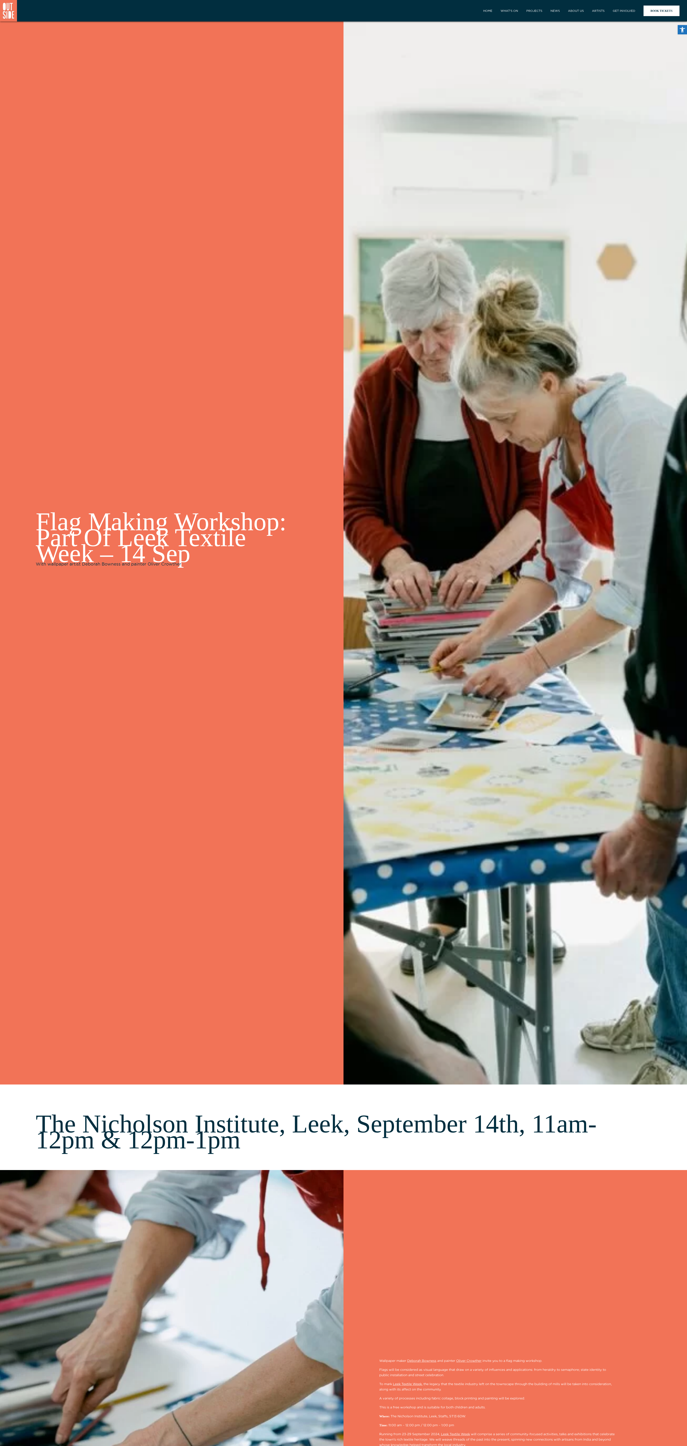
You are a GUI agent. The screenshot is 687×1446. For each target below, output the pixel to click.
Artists (598, 10)
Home (487, 10)
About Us (576, 10)
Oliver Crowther (469, 1360)
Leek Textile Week (407, 1384)
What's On (509, 10)
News (555, 10)
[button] (682, 29)
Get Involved (624, 10)
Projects (534, 10)
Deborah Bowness (421, 1360)
